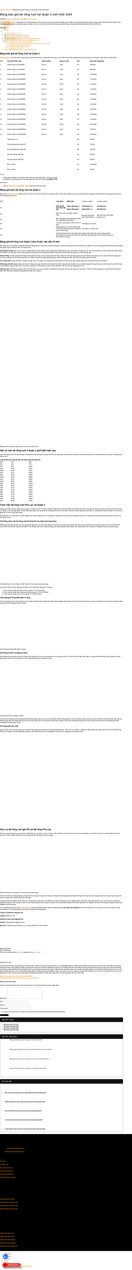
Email (2, 1005)
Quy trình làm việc (6, 1167)
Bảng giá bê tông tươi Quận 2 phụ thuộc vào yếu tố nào (23, 38)
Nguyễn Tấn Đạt (31, 19)
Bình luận (3, 998)
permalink (36, 952)
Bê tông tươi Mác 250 (11, 1028)
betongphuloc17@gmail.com (15, 1151)
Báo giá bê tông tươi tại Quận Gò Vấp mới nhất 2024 (28, 1068)
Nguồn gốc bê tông (7, 1174)
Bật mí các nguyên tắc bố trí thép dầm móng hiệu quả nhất (25, 1092)
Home (2, 10)
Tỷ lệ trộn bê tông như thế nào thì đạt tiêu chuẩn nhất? (24, 1120)
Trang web (3, 1008)
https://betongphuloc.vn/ (15, 1148)
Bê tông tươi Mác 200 (11, 1026)
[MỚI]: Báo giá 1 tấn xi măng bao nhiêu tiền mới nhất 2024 (25, 1102)
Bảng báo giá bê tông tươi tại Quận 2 (17, 35)
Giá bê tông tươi (5, 57)
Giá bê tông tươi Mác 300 (9, 1209)
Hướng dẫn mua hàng (7, 1177)
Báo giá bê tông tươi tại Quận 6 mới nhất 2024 (16, 976)
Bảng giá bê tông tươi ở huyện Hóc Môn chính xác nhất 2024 (30, 1049)
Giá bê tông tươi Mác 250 (9, 1205)
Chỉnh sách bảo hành (7, 1236)
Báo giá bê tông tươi (7, 1199)
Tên (1, 1001)
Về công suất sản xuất (16, 48)
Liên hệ (6, 30)
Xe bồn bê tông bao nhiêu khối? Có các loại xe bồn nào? (19, 978)
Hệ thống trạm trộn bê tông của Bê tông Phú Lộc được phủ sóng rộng (29, 43)
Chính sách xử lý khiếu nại (8, 1246)
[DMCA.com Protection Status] (13, 1192)
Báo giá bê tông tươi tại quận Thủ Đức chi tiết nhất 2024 (29, 1059)
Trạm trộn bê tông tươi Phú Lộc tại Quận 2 (18, 42)
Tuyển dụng (4, 1164)
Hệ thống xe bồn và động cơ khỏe (19, 46)
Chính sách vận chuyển (8, 1243)
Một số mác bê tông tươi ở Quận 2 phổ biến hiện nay (21, 40)
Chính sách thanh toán (7, 1239)
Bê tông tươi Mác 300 (11, 1030)
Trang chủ (7, 21)
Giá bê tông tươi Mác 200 (9, 1202)
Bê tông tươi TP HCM (11, 1024)
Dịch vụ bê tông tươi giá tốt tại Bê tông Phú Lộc (20, 49)
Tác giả (2, 1161)
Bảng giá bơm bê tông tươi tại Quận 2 (17, 36)
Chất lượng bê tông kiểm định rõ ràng (20, 45)
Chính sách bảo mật (7, 1233)
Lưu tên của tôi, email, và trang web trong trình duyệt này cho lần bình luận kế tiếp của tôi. (33, 1012)
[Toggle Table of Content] (1, 32)
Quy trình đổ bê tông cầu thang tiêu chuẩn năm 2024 (23, 1111)
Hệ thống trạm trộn (6, 1171)
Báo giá (6, 26)
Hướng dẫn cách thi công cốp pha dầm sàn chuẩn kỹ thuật (25, 1129)
